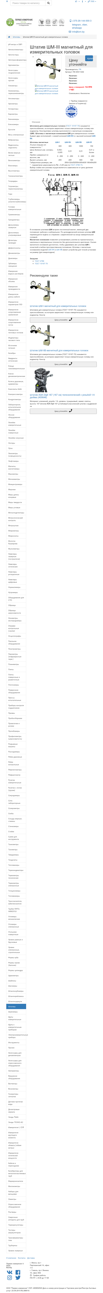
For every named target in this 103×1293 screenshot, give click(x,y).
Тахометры (12, 849)
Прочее (11, 1047)
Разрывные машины (13, 745)
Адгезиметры (13, 65)
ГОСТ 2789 (39, 261)
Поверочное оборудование (14, 691)
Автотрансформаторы (17, 60)
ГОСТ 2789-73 (76, 165)
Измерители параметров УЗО (15, 303)
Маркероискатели (15, 1181)
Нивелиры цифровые (12, 580)
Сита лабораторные (14, 801)
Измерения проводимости (14, 287)
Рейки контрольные (13, 763)
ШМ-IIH (51, 249)
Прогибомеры (14, 731)
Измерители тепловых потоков (15, 331)
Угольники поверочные (13, 933)
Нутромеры (13, 592)
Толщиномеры (14, 890)
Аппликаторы (13, 98)
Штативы (12, 1006)
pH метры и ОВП (15, 44)
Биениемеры (13, 119)
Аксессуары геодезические (14, 71)
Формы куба (13, 957)
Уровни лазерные (15, 1250)
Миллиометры (14, 1186)
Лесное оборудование (14, 415)
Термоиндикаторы (15, 870)
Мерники (12, 489)
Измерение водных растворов (15, 272)
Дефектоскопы (14, 248)
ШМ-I (57, 142)
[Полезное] (77, 1)
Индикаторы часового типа (14, 338)
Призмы (11, 713)
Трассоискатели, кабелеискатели (15, 902)
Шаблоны (12, 980)
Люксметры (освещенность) (14, 454)
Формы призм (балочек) (14, 963)
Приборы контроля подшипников (16, 706)
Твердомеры (13, 854)
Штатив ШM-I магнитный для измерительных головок (58, 305)
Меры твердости (15, 502)
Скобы (11, 813)
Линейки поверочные (13, 431)
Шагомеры (12, 986)
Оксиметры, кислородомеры (14, 619)
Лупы (10, 448)
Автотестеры (13, 54)
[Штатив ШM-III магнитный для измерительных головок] (48, 68)
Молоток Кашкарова (12, 542)
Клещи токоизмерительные (16, 367)
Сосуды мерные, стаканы (15, 819)
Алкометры (12, 85)
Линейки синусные (16, 438)
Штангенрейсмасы (16, 996)
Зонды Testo (13, 1117)
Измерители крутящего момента (13, 1135)
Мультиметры (13, 548)
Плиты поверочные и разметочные (14, 677)
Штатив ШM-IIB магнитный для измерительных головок (59, 350)
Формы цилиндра (15, 970)
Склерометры (14, 808)
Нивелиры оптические (13, 565)
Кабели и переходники (13, 1164)
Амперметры (13, 1070)
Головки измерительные (14, 207)
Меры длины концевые (13, 495)
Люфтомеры (13, 461)
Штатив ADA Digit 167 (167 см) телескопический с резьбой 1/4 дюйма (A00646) (62, 396)
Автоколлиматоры (15, 49)
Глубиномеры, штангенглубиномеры (17, 200)
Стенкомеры (13, 826)
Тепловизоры (13, 865)
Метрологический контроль (15, 519)
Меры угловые (14, 507)
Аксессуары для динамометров (14, 1054)
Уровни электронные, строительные (14, 949)
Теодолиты (12, 860)
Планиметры (13, 664)
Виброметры (13, 139)
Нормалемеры (14, 587)
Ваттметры (12, 1083)
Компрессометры (15, 394)
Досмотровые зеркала (13, 1110)
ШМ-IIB (59, 249)
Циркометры (13, 975)
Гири (10, 194)
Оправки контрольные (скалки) (13, 628)
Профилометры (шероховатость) (15, 737)
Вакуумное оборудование (14, 1077)
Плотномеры (13, 684)
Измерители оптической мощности (13, 1155)
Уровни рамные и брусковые (15, 940)
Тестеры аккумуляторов (14, 1231)
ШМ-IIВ (78, 142)
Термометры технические (13, 876)
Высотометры (14, 170)
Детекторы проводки (12, 241)
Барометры (13, 114)
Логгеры (11, 443)
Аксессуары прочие (13, 79)
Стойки (11, 831)
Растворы (12, 1212)
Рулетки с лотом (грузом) (15, 788)
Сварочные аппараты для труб (16, 1218)
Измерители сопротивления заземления (14, 312)
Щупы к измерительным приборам (14, 1027)
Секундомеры (14, 795)
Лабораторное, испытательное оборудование (14, 407)
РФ (80, 69)
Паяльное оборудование (14, 642)
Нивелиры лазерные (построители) (14, 556)
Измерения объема (13, 280)
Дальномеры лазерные (13, 226)
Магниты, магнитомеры (13, 467)
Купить (90, 58)
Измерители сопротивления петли (14, 322)
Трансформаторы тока (15, 1238)
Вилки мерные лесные (14, 153)
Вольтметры (13, 1088)
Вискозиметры (14, 160)
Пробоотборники (15, 718)
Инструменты (13, 1042)
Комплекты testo (15, 389)
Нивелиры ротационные (13, 572)
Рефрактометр (14, 775)
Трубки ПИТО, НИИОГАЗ (14, 909)
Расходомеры (14, 751)
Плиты (11, 669)
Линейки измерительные (14, 423)
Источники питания (12, 346)
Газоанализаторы (15, 176)
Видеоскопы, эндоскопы (13, 146)
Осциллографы (14, 636)
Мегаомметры (14, 479)
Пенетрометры (14, 649)
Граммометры (14, 214)
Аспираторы (13, 108)
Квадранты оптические (13, 359)
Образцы (12, 605)
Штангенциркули (15, 1001)
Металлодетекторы (16, 512)
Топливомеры (14, 896)
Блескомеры (13, 124)
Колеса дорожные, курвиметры (16, 382)
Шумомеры (13, 1011)
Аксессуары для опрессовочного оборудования (14, 1063)
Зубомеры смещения (12, 264)
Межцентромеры (15, 484)
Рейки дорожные (15, 756)
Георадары (12, 181)
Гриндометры (13, 219)
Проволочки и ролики (14, 724)
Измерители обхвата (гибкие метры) (14, 1145)
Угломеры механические (14, 917)
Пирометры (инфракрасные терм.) (14, 656)
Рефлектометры (15, 769)
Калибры (12, 353)
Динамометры (14, 253)
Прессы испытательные (14, 698)
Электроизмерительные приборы (17, 1035)
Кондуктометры (14, 399)
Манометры (13, 474)
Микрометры (13, 530)
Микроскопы (13, 536)
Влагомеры (13, 165)
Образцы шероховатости (14, 611)
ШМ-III (89, 142)
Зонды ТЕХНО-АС (15, 1122)
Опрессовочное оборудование (14, 1205)
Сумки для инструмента (13, 837)
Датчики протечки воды (15, 1102)
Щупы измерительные (14, 1018)
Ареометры (13, 103)
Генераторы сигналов (13, 1095)
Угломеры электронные (13, 925)
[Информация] (83, 1)
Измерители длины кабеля (14, 295)
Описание (36, 122)
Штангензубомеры (15, 991)
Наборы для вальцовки (13, 1192)
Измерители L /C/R (16, 1127)
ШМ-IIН (68, 142)
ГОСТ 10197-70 (72, 125)
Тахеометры (13, 844)
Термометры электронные (13, 884)
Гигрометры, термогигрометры (15, 187)
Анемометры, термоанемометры (16, 91)
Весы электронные (16, 134)
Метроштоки (13, 525)
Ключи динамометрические (16, 374)
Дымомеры (12, 258)
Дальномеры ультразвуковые (14, 233)
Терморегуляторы (15, 1225)
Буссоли (11, 129)
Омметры (12, 1199)
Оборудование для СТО (16, 598)
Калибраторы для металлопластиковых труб (17, 1173)
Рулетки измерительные (14, 781)
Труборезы (12, 1245)
